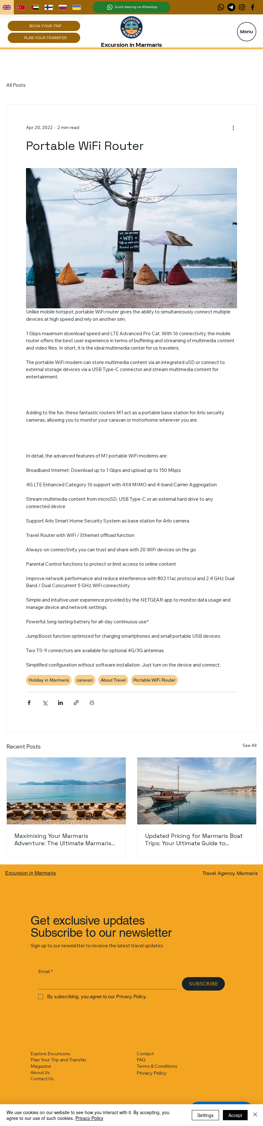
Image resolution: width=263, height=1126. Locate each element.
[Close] (255, 1115)
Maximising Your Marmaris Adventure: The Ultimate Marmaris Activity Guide (62, 839)
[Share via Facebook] (29, 703)
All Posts (16, 85)
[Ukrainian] (77, 7)
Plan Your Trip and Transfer (58, 1060)
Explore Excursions (50, 1054)
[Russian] (62, 7)
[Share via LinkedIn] (60, 703)
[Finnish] (49, 7)
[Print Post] (92, 703)
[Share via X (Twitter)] (45, 703)
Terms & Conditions (157, 1066)
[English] (7, 7)
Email (45, 971)
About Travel (113, 680)
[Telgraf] (231, 7)
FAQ (141, 1060)
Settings (205, 1115)
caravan (85, 680)
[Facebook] (253, 7)
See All (249, 745)
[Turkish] (21, 7)
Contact (145, 1054)
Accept (235, 1115)
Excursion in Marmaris (131, 44)
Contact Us (42, 1078)
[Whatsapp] (221, 7)
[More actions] (233, 128)
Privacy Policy (151, 1073)
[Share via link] (76, 703)
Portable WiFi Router (154, 680)
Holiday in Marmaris (49, 680)
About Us (40, 1072)
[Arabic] (35, 7)
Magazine (40, 1066)
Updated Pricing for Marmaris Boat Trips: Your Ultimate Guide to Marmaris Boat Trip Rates (194, 839)
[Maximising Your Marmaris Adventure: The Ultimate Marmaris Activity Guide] (66, 790)
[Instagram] (242, 7)
